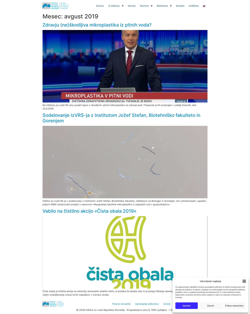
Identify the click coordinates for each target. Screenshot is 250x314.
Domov (100, 5)
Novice (132, 5)
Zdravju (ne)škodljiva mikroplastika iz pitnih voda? (97, 25)
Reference (162, 5)
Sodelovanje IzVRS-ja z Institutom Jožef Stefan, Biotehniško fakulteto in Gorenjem (121, 118)
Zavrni (210, 305)
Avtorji (166, 303)
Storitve (144, 5)
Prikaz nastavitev (234, 305)
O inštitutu (114, 5)
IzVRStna (194, 5)
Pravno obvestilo (121, 303)
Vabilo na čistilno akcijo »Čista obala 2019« (89, 211)
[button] (244, 281)
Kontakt (180, 5)
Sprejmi (187, 305)
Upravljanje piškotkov (147, 303)
